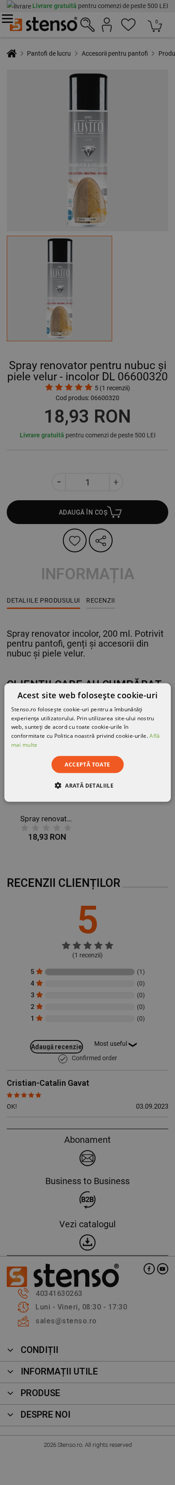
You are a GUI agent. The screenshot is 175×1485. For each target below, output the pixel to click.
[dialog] (87, 742)
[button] (87, 785)
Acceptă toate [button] (87, 764)
